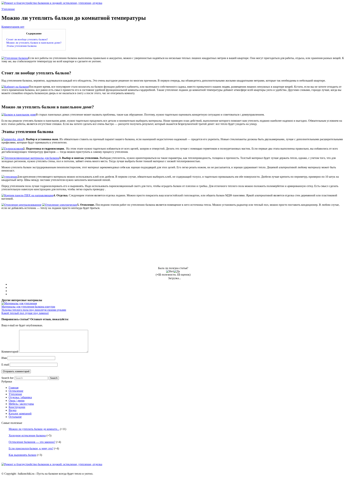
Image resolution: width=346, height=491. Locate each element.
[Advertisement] (31, 238)
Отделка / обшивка (20, 397)
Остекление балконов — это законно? (32, 441)
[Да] (177, 271)
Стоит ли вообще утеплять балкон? (27, 39)
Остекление (16, 390)
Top (337, 482)
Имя (4, 357)
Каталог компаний (20, 413)
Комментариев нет (12, 26)
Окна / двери (17, 400)
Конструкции (17, 407)
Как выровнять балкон (22, 454)
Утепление (8, 9)
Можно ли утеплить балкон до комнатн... (34, 429)
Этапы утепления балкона (21, 45)
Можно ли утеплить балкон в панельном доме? (33, 42)
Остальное (15, 416)
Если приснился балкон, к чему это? (31, 448)
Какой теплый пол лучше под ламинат (25, 313)
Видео (12, 410)
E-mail (5, 364)
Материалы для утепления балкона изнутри (28, 306)
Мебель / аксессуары (21, 403)
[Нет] (170, 271)
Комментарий (9, 351)
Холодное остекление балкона (27, 435)
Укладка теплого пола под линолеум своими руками (33, 309)
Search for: (7, 377)
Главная (13, 387)
